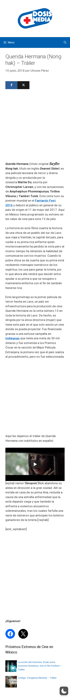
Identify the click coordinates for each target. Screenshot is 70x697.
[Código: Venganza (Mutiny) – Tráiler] (11, 686)
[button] (64, 691)
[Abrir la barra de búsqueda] (65, 42)
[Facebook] (11, 85)
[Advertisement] (35, 126)
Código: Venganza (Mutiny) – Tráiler (37, 677)
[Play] (35, 464)
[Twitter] (23, 85)
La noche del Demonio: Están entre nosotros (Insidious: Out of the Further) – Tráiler (40, 666)
